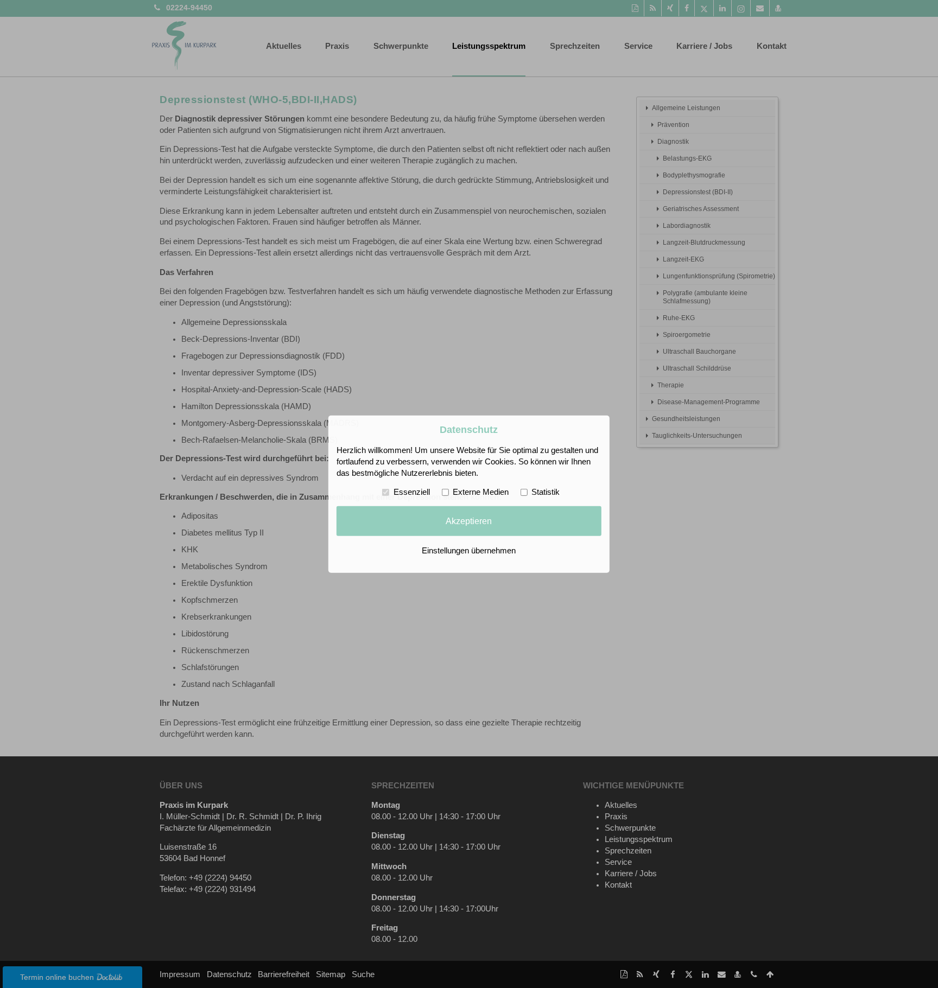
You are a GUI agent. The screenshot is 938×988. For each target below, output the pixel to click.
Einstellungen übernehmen (469, 550)
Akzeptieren (469, 521)
